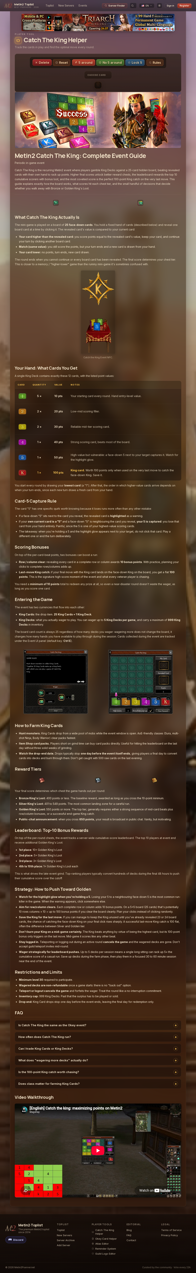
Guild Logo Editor (105, 1253)
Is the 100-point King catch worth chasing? (48, 1072)
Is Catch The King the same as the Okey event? (52, 1025)
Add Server (63, 1245)
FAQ (129, 1235)
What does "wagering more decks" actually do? (53, 1060)
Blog (129, 1230)
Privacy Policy (169, 1235)
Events (83, 5)
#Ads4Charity (163, 17)
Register (184, 5)
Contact (131, 1240)
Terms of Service (171, 1230)
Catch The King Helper (104, 1231)
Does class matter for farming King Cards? (49, 1084)
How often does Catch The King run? (44, 1037)
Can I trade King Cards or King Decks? (45, 1048)
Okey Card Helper (106, 1238)
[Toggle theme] (159, 5)
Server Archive (66, 1240)
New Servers (66, 5)
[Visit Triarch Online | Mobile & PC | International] (98, 22)
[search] (133, 5)
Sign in (170, 5)
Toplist (50, 5)
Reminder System (105, 1248)
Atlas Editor (102, 1243)
